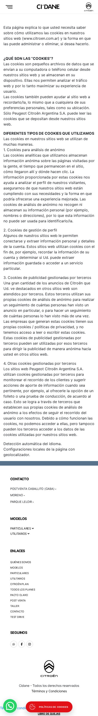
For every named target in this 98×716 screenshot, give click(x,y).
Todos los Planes (22, 589)
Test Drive (17, 617)
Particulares (19, 573)
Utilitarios (17, 578)
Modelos (16, 567)
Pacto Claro (19, 595)
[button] (10, 706)
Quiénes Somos (20, 562)
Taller (14, 606)
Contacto (17, 611)
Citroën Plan (19, 584)
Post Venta (18, 600)
